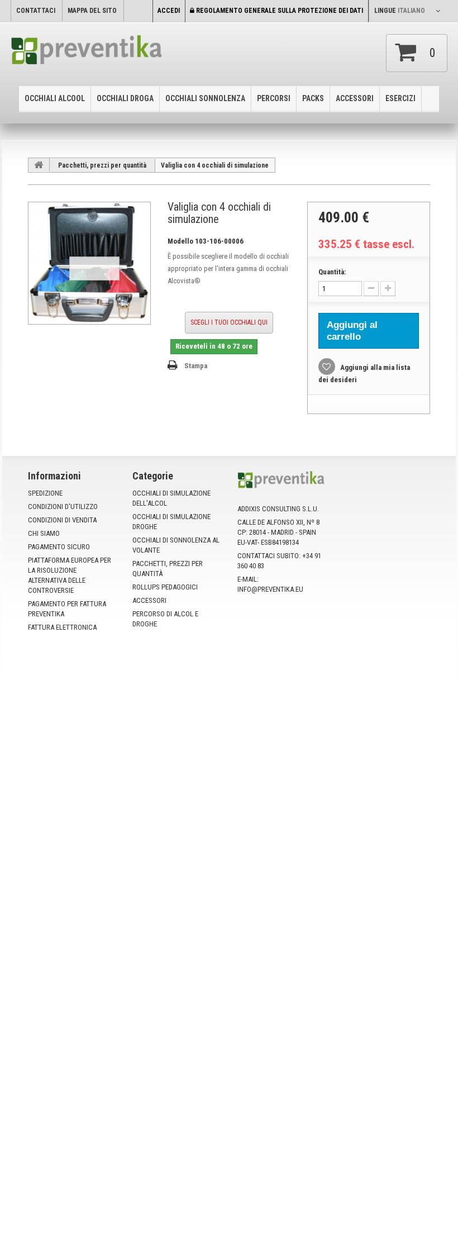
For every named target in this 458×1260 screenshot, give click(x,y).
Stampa (195, 366)
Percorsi (273, 98)
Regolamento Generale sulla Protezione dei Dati (278, 11)
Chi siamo (44, 533)
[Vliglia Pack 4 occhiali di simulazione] (89, 263)
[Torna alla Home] (39, 165)
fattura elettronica (62, 627)
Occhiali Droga (125, 98)
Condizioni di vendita (62, 520)
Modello (180, 241)
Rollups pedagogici (165, 587)
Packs (313, 98)
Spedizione (45, 493)
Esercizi (400, 98)
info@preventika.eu (270, 589)
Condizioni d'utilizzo (63, 506)
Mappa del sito (92, 11)
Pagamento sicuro (59, 547)
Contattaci (35, 11)
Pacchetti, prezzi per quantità (102, 165)
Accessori (355, 98)
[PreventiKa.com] (87, 53)
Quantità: (332, 272)
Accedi (169, 11)
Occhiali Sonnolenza (205, 98)
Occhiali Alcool (55, 98)
